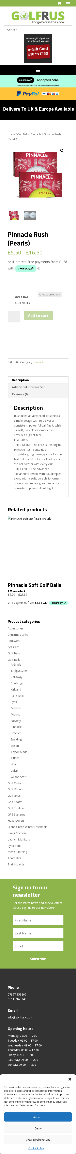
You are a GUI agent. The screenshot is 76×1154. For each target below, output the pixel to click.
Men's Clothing (17, 852)
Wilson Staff (18, 777)
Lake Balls (17, 696)
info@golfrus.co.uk (20, 1017)
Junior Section (17, 833)
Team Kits (14, 858)
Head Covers (16, 820)
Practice (16, 733)
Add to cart (38, 315)
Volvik (14, 771)
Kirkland (16, 689)
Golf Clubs (14, 783)
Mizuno (15, 714)
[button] (70, 1079)
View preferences (38, 1139)
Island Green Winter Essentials (27, 827)
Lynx (14, 702)
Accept (38, 1117)
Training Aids (16, 864)
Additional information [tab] (28, 387)
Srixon (15, 746)
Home (11, 134)
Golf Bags (14, 653)
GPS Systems (16, 814)
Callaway (16, 677)
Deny (38, 1128)
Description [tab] (20, 380)
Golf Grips (14, 795)
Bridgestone (19, 670)
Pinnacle (36, 134)
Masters (16, 708)
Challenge (17, 683)
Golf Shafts (15, 802)
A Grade (16, 664)
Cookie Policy (36, 1148)
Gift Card (13, 647)
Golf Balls (23, 134)
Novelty (16, 721)
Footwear (14, 641)
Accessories (15, 628)
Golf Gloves (15, 789)
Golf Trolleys (16, 808)
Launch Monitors (19, 839)
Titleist (15, 758)
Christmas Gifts (18, 635)
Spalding (16, 739)
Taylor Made (19, 752)
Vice (13, 764)
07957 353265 (17, 994)
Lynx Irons (14, 846)
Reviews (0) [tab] (20, 394)
